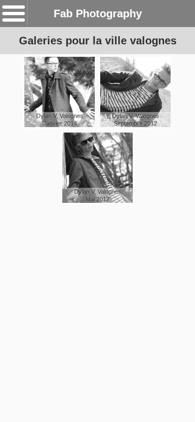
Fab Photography (98, 13)
